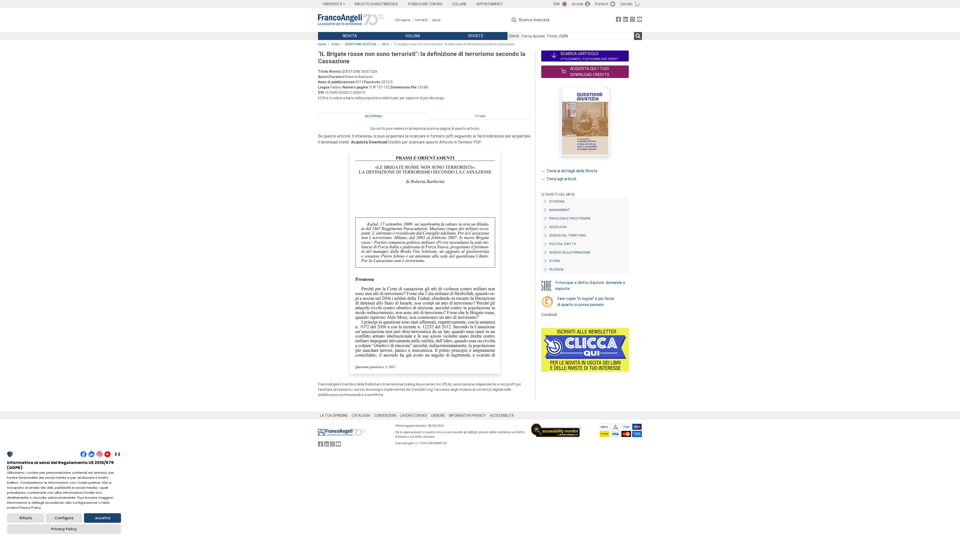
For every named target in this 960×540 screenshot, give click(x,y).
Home (322, 44)
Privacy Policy (64, 529)
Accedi (577, 4)
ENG (557, 4)
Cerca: (514, 36)
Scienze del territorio (567, 235)
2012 (385, 44)
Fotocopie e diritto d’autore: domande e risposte (590, 285)
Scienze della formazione (569, 252)
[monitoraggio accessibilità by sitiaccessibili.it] (556, 426)
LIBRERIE (438, 416)
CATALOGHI (361, 416)
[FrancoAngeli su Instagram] (632, 20)
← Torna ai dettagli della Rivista (569, 170)
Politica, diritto (562, 244)
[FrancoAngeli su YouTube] (639, 20)
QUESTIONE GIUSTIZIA (360, 44)
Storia (554, 261)
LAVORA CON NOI (413, 416)
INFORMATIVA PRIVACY (467, 416)
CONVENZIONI (385, 416)
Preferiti (601, 4)
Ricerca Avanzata (534, 20)
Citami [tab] (480, 116)
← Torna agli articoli (558, 178)
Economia (557, 201)
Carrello (626, 4)
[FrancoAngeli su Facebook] (618, 20)
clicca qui (436, 98)
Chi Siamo (402, 20)
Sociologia (558, 227)
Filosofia (556, 269)
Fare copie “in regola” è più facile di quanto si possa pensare (585, 301)
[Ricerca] (638, 36)
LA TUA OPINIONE (334, 416)
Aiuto (436, 20)
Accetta (102, 518)
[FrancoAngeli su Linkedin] (625, 20)
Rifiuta (26, 518)
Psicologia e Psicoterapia (569, 218)
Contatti (421, 20)
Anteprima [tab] (373, 116)
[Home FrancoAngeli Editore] (351, 20)
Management (559, 210)
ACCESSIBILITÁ (502, 416)
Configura (64, 518)
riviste (335, 44)
